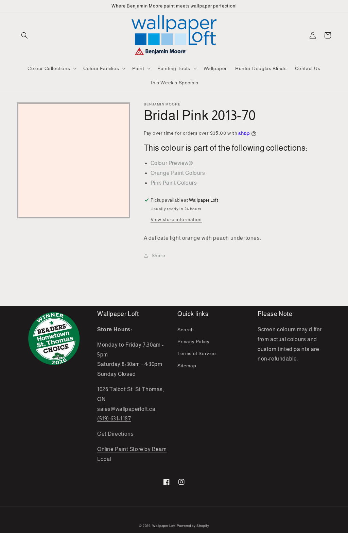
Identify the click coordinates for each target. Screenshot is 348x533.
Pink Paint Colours (174, 183)
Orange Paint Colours (178, 173)
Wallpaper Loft (164, 526)
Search (185, 329)
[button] (24, 35)
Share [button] (159, 255)
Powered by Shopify (193, 526)
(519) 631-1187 (114, 418)
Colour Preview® (172, 163)
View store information (176, 219)
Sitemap (186, 365)
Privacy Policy (193, 341)
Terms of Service (196, 353)
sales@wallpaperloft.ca (126, 409)
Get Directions (115, 434)
